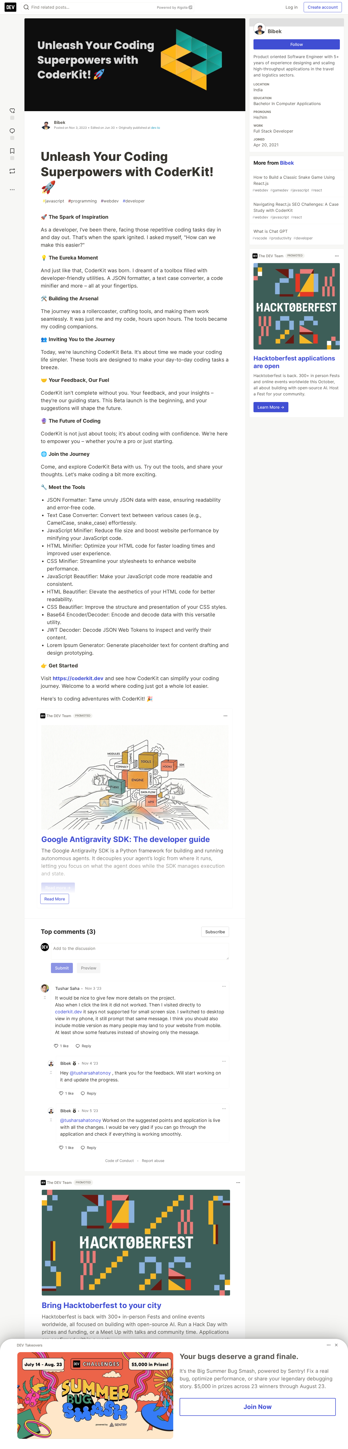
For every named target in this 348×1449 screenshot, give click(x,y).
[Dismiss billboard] (336, 1345)
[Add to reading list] (12, 154)
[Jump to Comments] (12, 133)
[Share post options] (12, 190)
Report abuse (153, 1160)
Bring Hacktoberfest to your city (102, 1305)
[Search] (26, 7)
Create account (323, 7)
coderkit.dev (68, 1011)
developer (134, 200)
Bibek (59, 122)
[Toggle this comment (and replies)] (45, 997)
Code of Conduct (119, 1160)
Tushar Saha (67, 988)
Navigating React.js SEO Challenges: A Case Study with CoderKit (295, 210)
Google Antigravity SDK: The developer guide (125, 839)
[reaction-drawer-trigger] (12, 113)
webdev (110, 200)
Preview (88, 968)
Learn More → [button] (271, 407)
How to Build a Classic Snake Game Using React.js (293, 183)
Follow (296, 44)
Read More (54, 898)
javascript (53, 200)
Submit (62, 968)
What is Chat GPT (282, 234)
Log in (292, 7)
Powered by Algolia (173, 7)
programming (82, 200)
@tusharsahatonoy (90, 1073)
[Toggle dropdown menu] (225, 716)
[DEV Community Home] (10, 7)
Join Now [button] (258, 1407)
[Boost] (12, 171)
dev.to (155, 128)
